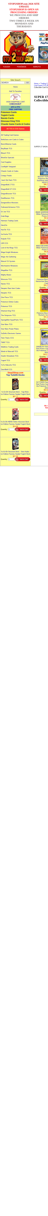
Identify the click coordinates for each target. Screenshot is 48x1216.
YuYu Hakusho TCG (8, 365)
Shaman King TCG (8, 311)
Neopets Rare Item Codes (10, 288)
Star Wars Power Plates (10, 329)
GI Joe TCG (5, 212)
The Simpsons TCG (8, 315)
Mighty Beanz (6, 275)
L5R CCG (4, 243)
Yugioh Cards (7, 115)
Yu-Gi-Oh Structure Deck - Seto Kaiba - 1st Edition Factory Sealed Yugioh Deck (15, 453)
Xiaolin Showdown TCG (9, 356)
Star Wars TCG (6, 324)
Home (15, 87)
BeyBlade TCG (6, 149)
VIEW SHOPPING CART (15, 102)
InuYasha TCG (6, 234)
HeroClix (4, 225)
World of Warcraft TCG (9, 351)
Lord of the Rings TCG (9, 248)
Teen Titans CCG (7, 338)
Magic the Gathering (8, 257)
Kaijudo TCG (5, 239)
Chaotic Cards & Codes (9, 171)
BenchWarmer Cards (8, 144)
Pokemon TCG (6, 306)
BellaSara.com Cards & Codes (12, 140)
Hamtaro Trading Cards (9, 221)
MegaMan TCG (6, 270)
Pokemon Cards (9, 112)
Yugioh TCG (5, 360)
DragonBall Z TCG (8, 185)
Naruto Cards (7, 118)
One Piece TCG (7, 297)
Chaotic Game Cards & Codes (15, 124)
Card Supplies (6, 162)
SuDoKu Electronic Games (11, 333)
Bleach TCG (5, 153)
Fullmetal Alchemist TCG (10, 207)
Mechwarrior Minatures (9, 266)
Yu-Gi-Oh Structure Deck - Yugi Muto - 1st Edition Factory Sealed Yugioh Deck (15, 393)
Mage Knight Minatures (9, 252)
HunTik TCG (5, 230)
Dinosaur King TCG (10, 121)
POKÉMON (21, 67)
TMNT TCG (5, 342)
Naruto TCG (5, 284)
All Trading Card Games (10, 135)
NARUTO (37, 67)
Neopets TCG (6, 293)
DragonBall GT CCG (8, 189)
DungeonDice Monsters (9, 203)
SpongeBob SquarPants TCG (12, 320)
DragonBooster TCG (8, 194)
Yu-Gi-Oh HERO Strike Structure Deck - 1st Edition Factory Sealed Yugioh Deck (15, 423)
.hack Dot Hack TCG (9, 180)
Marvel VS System (8, 261)
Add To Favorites (15, 91)
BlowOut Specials (7, 158)
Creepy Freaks (6, 176)
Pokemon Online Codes (10, 302)
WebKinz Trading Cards (10, 347)
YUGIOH (6, 67)
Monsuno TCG (6, 279)
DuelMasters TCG (7, 198)
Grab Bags (5, 216)
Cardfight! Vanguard (8, 167)
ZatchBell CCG (6, 369)
